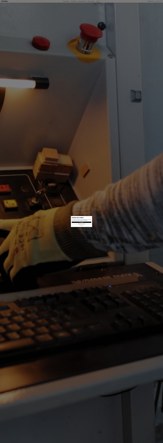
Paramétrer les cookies (81, 223)
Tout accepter (81, 222)
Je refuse (81, 225)
